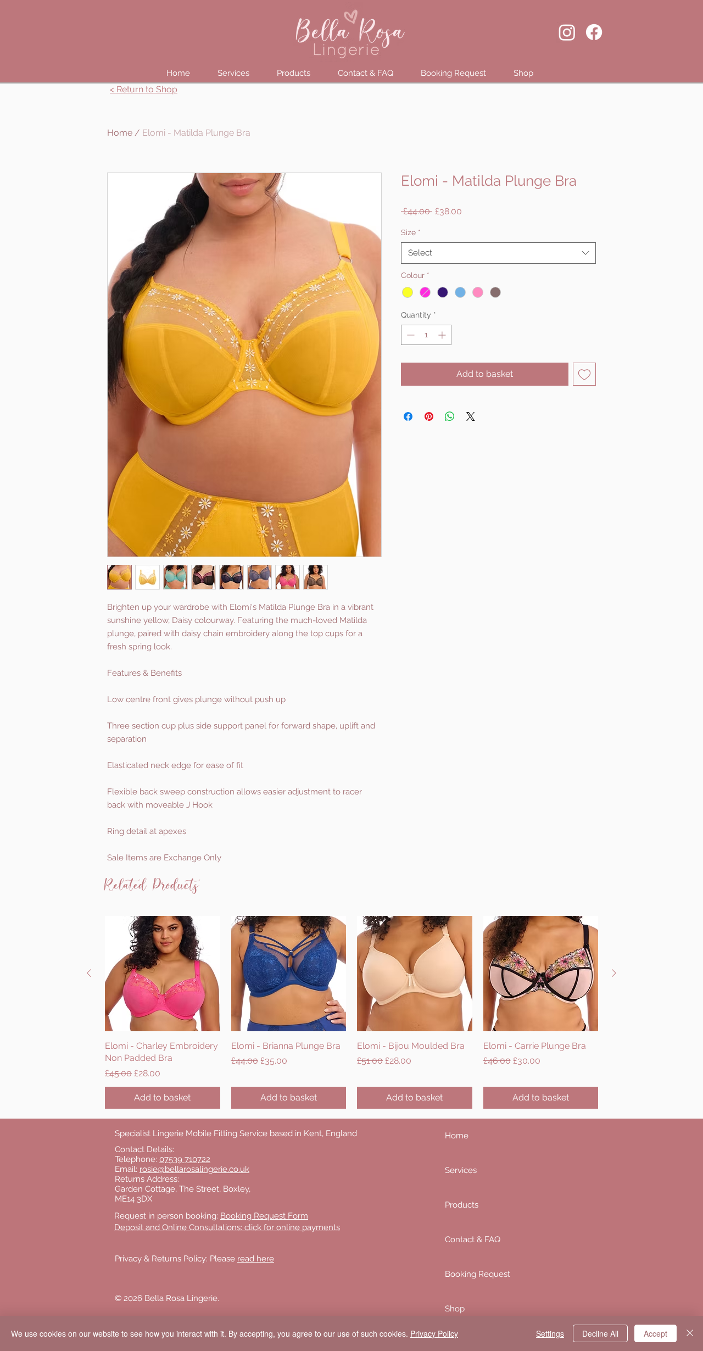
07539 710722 (184, 1159)
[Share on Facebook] (408, 416)
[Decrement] (409, 334)
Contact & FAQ (472, 1239)
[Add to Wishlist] (584, 374)
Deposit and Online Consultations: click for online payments (227, 1227)
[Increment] (443, 334)
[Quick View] (162, 973)
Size (411, 232)
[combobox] (498, 253)
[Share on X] (470, 416)
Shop (455, 1309)
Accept (655, 1333)
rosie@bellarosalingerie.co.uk (194, 1169)
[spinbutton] (426, 334)
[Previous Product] (89, 973)
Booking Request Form (264, 1216)
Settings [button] (550, 1333)
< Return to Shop (143, 89)
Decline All (600, 1333)
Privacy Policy (434, 1333)
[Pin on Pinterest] (429, 416)
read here (255, 1259)
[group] (351, 1012)
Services (461, 1170)
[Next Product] (614, 973)
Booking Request (477, 1274)
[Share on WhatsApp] (449, 416)
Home (119, 132)
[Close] (689, 1333)
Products (461, 1205)
